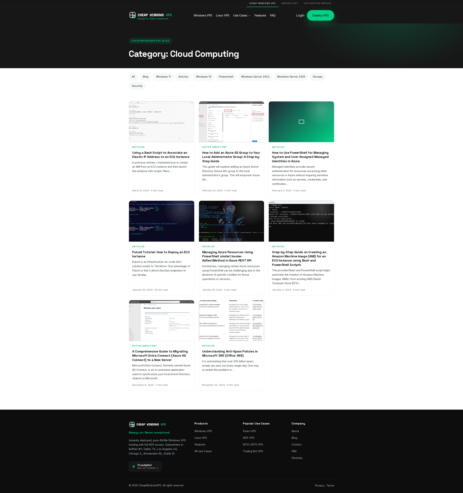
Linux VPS (222, 15)
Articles (183, 76)
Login (300, 15)
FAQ (272, 15)
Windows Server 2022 (255, 76)
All (133, 76)
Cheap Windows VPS (262, 3)
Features (260, 15)
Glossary (297, 458)
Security (137, 85)
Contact (296, 444)
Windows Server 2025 (291, 76)
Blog (145, 76)
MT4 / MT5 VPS (253, 444)
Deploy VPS (320, 15)
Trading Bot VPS (253, 451)
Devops (317, 76)
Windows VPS (203, 15)
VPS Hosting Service (317, 3)
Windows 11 (163, 76)
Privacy (319, 485)
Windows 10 (203, 76)
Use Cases (240, 15)
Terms (330, 485)
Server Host (289, 3)
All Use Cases (203, 451)
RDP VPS (248, 437)
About (295, 431)
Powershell (226, 76)
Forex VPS (249, 431)
